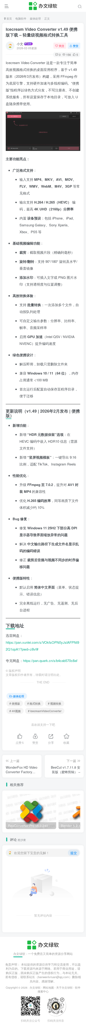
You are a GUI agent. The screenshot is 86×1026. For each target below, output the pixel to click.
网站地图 (48, 987)
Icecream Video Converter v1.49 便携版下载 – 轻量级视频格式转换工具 (42, 32)
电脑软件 (20, 18)
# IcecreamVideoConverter (44, 711)
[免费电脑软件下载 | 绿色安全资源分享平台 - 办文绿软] (43, 944)
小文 (20, 43)
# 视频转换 (54, 703)
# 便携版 (14, 703)
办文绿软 (35, 987)
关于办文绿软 (64, 987)
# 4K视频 (15, 711)
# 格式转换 (34, 703)
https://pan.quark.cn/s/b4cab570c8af (50, 660)
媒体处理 (35, 18)
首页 (9, 18)
